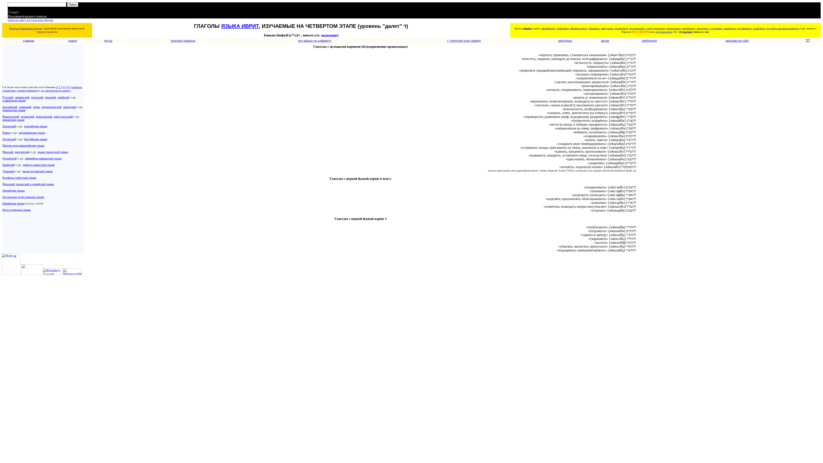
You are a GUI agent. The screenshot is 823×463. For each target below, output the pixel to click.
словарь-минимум (27, 90)
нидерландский (52, 107)
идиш (36, 107)
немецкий (25, 107)
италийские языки (35, 126)
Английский (9, 107)
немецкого (563, 28)
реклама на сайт (737, 40)
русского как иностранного (782, 28)
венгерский (22, 152)
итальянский (44, 116)
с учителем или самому (464, 40)
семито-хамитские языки (39, 165)
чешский (50, 97)
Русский (7, 97)
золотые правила (183, 40)
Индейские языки (13, 190)
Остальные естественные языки (23, 197)
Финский (7, 152)
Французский (10, 116)
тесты (108, 40)
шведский (69, 107)
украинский (22, 97)
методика (565, 40)
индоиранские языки (32, 132)
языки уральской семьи (53, 152)
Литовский (9, 139)
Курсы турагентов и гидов (25, 28)
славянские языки (14, 100)
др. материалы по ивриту (56, 90)
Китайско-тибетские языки (19, 177)
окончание (329, 35)
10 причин (685, 31)
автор (605, 40)
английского (548, 28)
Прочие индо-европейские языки (23, 145)
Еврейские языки (13, 203)
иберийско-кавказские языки (43, 158)
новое (72, 40)
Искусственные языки (16, 210)
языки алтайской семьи (37, 171)
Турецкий (8, 171)
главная (28, 40)
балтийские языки (35, 139)
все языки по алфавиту (315, 40)
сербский (63, 97)
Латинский (9, 126)
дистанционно (663, 31)
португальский (63, 116)
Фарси (6, 132)
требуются (649, 40)
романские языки (13, 120)
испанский (27, 116)
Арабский (8, 165)
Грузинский (9, 158)
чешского (594, 28)
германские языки (14, 110)
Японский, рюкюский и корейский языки (28, 184)
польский (37, 97)
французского (579, 28)
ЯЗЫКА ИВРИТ (240, 26)
